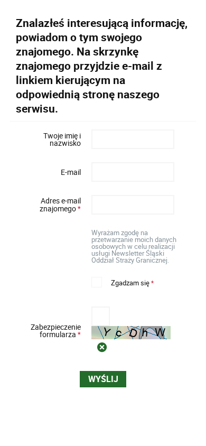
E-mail (70, 172)
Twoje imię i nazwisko (61, 139)
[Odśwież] (102, 347)
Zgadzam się (122, 282)
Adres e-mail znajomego (48, 204)
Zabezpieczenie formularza (48, 330)
